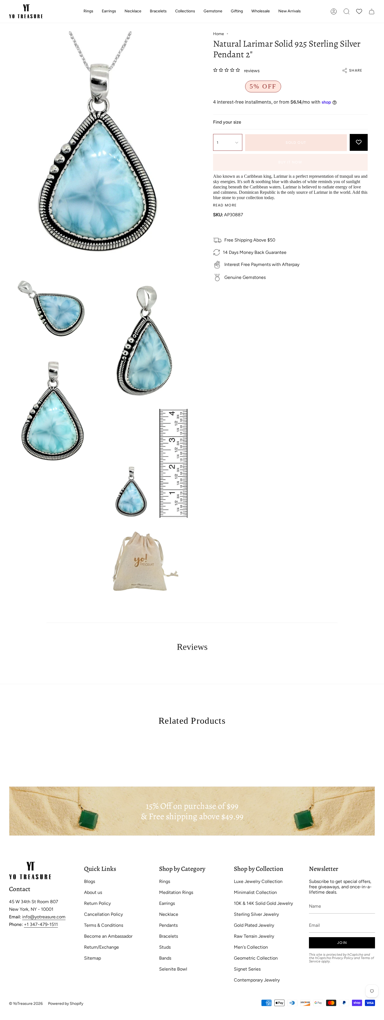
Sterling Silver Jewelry (256, 914)
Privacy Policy (342, 958)
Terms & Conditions (103, 925)
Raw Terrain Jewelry (254, 936)
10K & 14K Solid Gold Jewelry (263, 903)
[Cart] (371, 11)
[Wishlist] (359, 11)
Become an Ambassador (108, 936)
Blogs (89, 881)
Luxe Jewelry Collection (258, 881)
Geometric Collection (256, 958)
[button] (88, 11)
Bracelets (168, 936)
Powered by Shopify (65, 1003)
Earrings (167, 903)
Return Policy (97, 903)
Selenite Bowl (173, 969)
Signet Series (247, 969)
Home (218, 33)
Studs (165, 947)
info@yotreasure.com (43, 916)
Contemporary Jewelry (257, 980)
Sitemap (92, 958)
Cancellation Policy (103, 914)
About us (93, 892)
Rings (164, 881)
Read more (225, 205)
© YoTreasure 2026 (26, 1003)
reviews (251, 70)
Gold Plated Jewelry (254, 925)
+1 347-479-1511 (41, 924)
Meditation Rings (176, 892)
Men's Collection (251, 947)
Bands (165, 958)
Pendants (168, 925)
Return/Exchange (101, 947)
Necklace (168, 914)
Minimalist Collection (255, 892)
